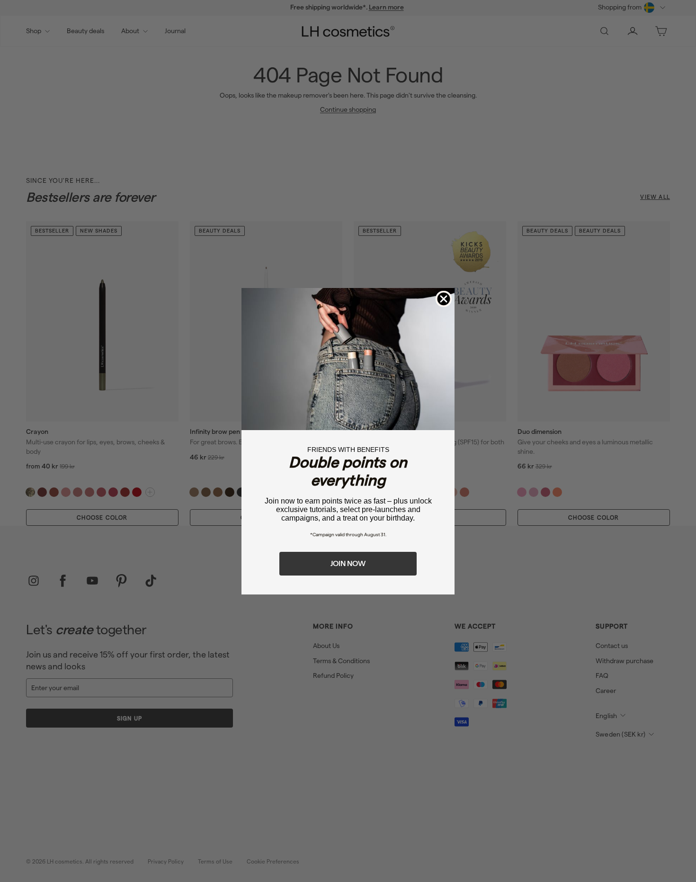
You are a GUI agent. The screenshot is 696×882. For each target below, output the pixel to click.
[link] (348, 359)
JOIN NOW (348, 563)
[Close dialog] (444, 299)
